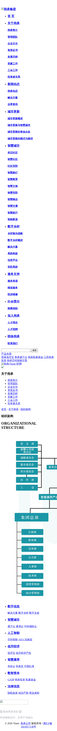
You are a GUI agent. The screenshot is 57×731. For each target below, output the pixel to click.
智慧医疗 (13, 212)
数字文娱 (34, 613)
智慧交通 (13, 206)
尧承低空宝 (7, 357)
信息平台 (13, 260)
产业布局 (6, 353)
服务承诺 (13, 281)
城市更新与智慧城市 (19, 125)
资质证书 (13, 50)
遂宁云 (11, 626)
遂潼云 (19, 626)
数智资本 (14, 673)
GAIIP (11, 679)
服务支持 (14, 274)
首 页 (11, 16)
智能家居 (13, 219)
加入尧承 (14, 315)
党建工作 (13, 63)
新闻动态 (14, 84)
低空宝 (11, 653)
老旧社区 (13, 152)
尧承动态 (13, 91)
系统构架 (13, 253)
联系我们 (13, 343)
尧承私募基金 (35, 357)
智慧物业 (13, 199)
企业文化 (13, 43)
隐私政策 (13, 693)
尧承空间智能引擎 (17, 360)
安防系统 (13, 267)
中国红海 (29, 666)
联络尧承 (14, 336)
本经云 (11, 666)
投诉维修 (13, 294)
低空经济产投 (23, 653)
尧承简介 (13, 30)
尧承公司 (26, 723)
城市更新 (14, 111)
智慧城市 (14, 145)
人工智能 (14, 633)
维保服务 (13, 287)
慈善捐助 (13, 308)
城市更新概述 (15, 118)
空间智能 (13, 639)
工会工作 (13, 70)
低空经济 (14, 646)
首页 (3, 409)
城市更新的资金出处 (19, 131)
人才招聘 (13, 329)
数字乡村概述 (15, 240)
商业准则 (34, 693)
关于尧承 (14, 23)
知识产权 (23, 693)
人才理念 (13, 322)
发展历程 (13, 56)
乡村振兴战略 (15, 233)
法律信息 (14, 686)
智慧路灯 (13, 172)
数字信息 (14, 606)
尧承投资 (20, 679)
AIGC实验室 (25, 639)
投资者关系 (14, 76)
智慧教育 (13, 179)
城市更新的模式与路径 (20, 138)
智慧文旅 (13, 186)
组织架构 (26, 409)
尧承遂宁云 (21, 357)
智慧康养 (14, 659)
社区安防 (13, 166)
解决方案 (13, 97)
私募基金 (31, 679)
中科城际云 (30, 626)
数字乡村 (14, 226)
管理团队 (13, 37)
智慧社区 (13, 159)
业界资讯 (13, 104)
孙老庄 (19, 666)
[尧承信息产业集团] (8, 9)
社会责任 (14, 301)
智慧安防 (13, 192)
